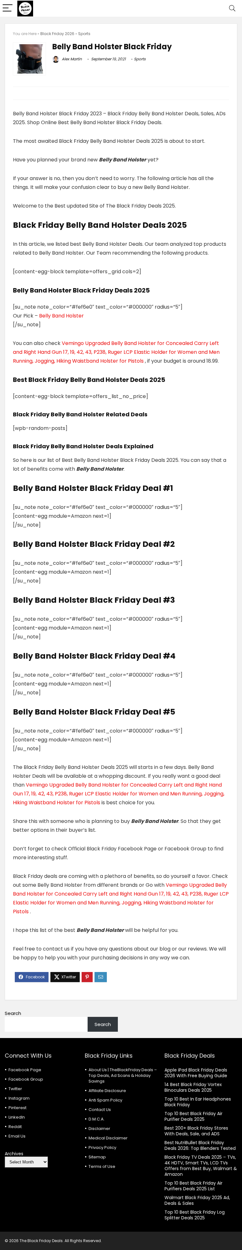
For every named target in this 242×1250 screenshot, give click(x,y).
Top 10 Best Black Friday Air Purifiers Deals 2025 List (193, 1186)
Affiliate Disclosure (107, 1091)
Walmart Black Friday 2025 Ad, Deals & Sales (197, 1200)
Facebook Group (26, 1079)
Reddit (15, 1127)
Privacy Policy (102, 1147)
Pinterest (17, 1108)
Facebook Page (25, 1070)
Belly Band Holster (61, 315)
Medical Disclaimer (108, 1138)
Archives (14, 1153)
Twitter (15, 1089)
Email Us (17, 1136)
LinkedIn (17, 1117)
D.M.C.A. (97, 1119)
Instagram (19, 1098)
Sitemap (97, 1157)
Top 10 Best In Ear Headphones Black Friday (197, 1102)
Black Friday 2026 (57, 33)
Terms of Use (102, 1166)
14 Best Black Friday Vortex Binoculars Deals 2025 (193, 1087)
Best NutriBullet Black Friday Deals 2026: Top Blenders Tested (200, 1145)
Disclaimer (99, 1129)
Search (13, 1013)
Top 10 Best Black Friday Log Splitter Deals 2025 (194, 1215)
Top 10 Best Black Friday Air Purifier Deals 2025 (193, 1116)
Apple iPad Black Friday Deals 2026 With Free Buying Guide (195, 1073)
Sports (84, 33)
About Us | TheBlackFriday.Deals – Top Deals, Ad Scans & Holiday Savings (123, 1075)
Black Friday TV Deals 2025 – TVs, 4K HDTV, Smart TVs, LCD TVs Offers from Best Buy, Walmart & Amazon (200, 1165)
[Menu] (7, 8)
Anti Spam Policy (105, 1100)
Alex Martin (71, 59)
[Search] (232, 8)
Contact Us (100, 1110)
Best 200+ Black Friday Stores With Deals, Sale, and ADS (196, 1131)
